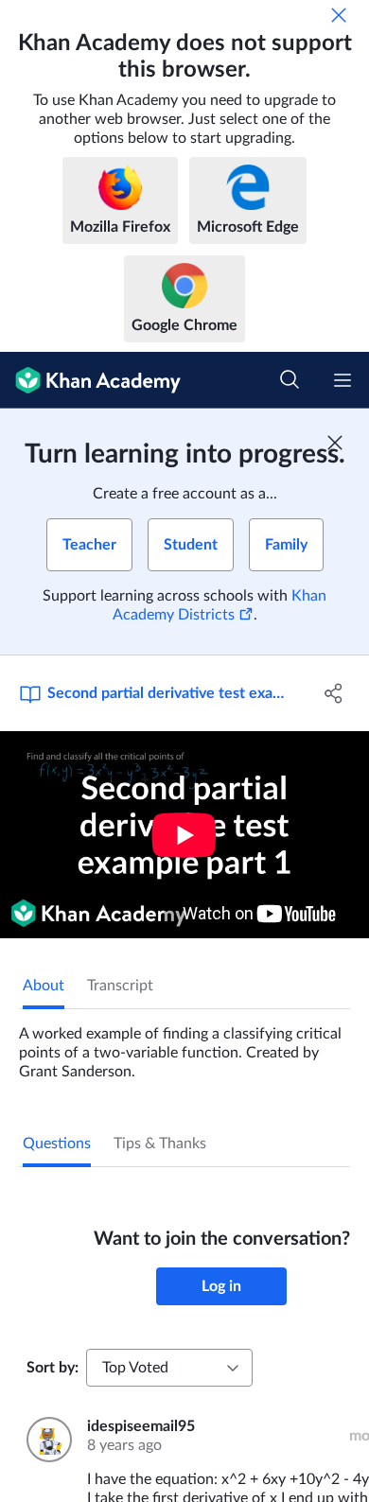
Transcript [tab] (120, 985)
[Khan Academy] (90, 380)
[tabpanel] (184, 1045)
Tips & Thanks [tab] (160, 1143)
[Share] (333, 693)
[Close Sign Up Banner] (335, 443)
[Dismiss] (339, 15)
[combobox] (169, 1368)
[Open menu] (342, 380)
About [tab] (43, 985)
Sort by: (52, 1367)
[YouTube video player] (184, 834)
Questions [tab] (57, 1143)
